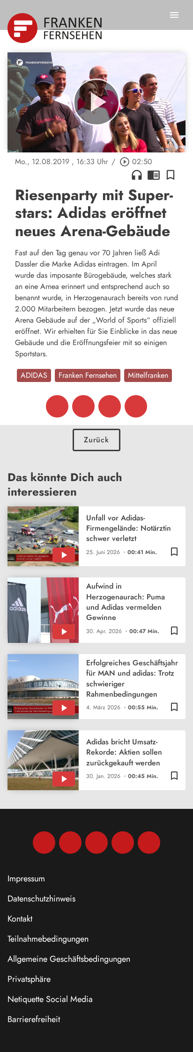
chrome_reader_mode (153, 174)
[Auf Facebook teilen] (57, 406)
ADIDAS (34, 375)
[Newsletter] (149, 842)
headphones (136, 174)
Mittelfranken (148, 375)
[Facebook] (44, 842)
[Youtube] (96, 842)
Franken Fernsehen (88, 375)
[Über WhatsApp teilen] (109, 406)
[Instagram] (70, 842)
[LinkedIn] (122, 842)
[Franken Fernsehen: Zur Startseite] (55, 28)
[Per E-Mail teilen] (136, 406)
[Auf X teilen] (83, 406)
